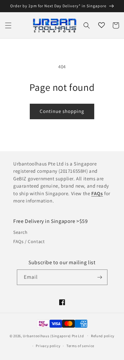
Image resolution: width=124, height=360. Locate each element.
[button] (8, 25)
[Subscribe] (100, 277)
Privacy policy (48, 345)
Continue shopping (62, 111)
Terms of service (80, 345)
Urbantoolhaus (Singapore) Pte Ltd (53, 335)
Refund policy (102, 336)
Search (20, 232)
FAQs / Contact (29, 241)
